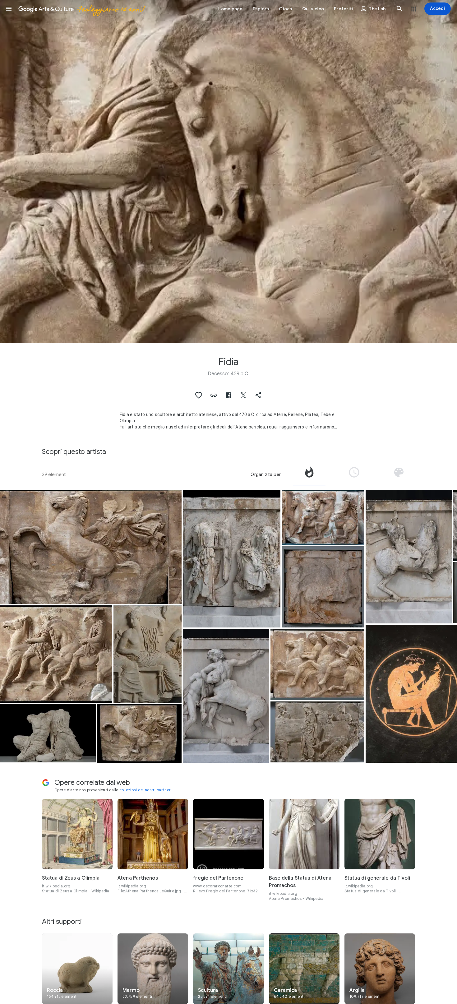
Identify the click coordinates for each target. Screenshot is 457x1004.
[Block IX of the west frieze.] (56, 654)
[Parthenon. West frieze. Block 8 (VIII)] (91, 547)
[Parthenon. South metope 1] (226, 695)
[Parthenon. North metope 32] (231, 559)
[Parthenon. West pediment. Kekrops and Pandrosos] (48, 733)
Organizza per (266, 474)
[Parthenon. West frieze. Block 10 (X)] (317, 664)
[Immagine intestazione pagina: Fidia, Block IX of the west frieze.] (228, 171)
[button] (8, 8)
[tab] (309, 474)
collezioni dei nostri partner (145, 790)
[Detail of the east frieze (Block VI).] (147, 654)
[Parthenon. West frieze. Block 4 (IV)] (323, 517)
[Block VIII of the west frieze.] (139, 733)
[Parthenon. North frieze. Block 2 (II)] (317, 731)
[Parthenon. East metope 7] (323, 587)
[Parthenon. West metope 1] (409, 556)
